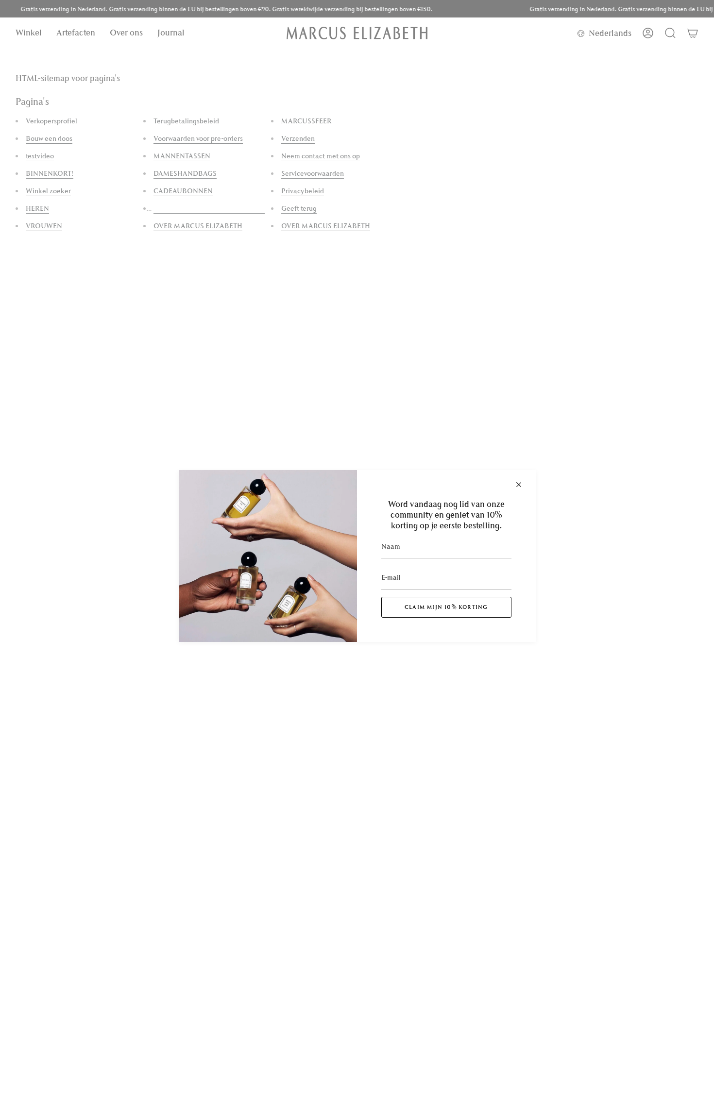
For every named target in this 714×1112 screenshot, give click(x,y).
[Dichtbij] (518, 484)
